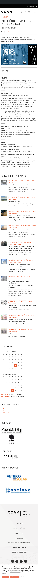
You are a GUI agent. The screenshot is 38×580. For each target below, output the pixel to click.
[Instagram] (25, 561)
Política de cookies (15, 572)
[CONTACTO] (29, 12)
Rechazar (14, 577)
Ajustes (4, 573)
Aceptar (5, 577)
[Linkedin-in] (21, 561)
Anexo (5, 411)
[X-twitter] (16, 561)
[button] (34, 11)
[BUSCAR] (26, 12)
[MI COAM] (22, 12)
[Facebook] (12, 561)
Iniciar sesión (32, 6)
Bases (5, 409)
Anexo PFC (6, 413)
